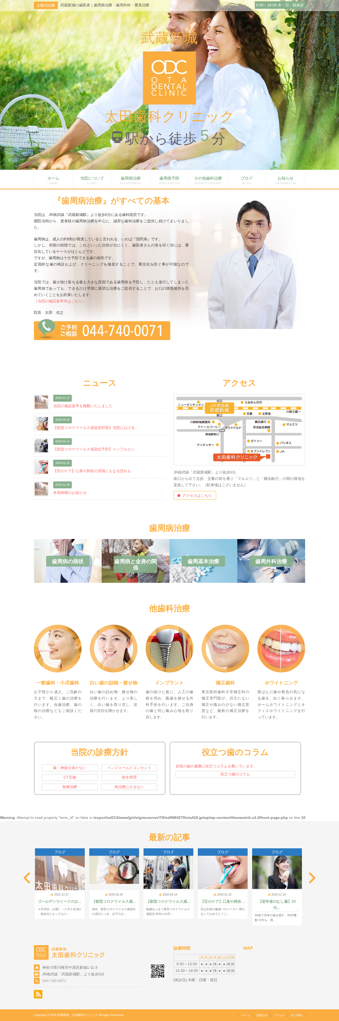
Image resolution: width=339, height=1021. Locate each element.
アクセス (279, 1015)
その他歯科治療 (208, 180)
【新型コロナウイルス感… (114, 901)
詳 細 (60, 874)
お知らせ (285, 180)
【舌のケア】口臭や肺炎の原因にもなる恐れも (92, 471)
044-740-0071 (54, 981)
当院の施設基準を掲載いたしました (83, 406)
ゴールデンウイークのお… (60, 901)
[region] (169, 85)
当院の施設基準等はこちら (60, 301)
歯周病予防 (169, 180)
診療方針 (262, 1015)
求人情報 (296, 1015)
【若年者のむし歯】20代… (277, 904)
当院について (92, 180)
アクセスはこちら (197, 495)
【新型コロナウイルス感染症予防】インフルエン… (96, 449)
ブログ (247, 180)
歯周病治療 (131, 180)
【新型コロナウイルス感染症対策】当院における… (96, 427)
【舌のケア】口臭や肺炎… (222, 901)
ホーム (53, 180)
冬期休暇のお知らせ (70, 492)
